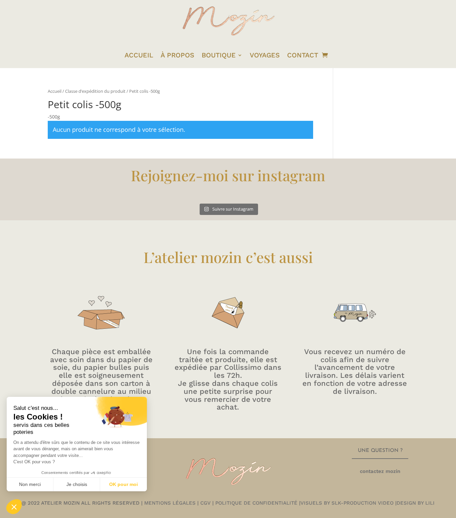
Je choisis (76, 484)
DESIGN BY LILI (416, 503)
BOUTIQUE (219, 55)
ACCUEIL (139, 55)
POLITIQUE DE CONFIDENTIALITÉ (256, 503)
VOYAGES (265, 55)
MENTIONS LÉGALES (169, 503)
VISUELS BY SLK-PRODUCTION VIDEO (347, 503)
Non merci (30, 484)
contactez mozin (380, 471)
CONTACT (302, 55)
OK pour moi (123, 484)
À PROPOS (177, 55)
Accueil (54, 91)
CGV (205, 503)
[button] (14, 507)
